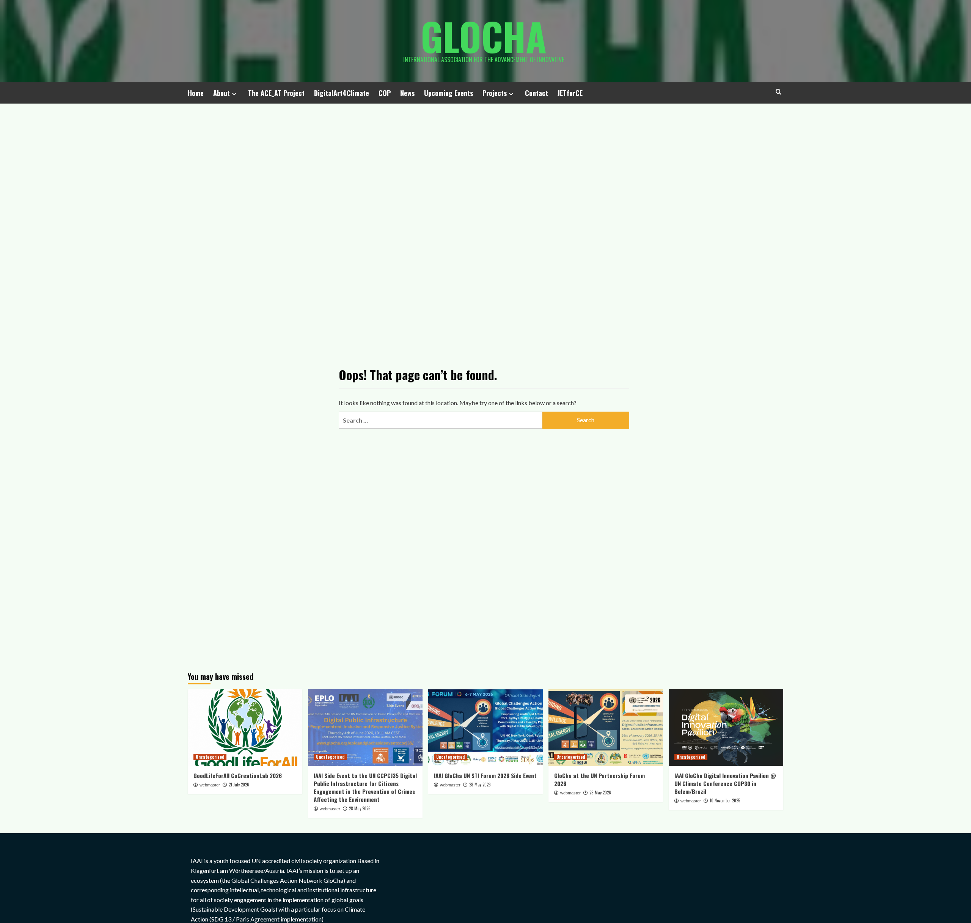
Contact (536, 93)
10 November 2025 (725, 800)
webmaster (210, 785)
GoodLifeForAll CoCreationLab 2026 (237, 775)
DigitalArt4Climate (341, 93)
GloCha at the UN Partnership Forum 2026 (599, 779)
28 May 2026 (360, 808)
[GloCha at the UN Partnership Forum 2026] (605, 727)
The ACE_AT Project (276, 93)
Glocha (484, 36)
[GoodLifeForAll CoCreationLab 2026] (245, 727)
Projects (494, 93)
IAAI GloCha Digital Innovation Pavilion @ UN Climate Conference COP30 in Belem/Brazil (725, 783)
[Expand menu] (234, 94)
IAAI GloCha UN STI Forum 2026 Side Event (485, 775)
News (407, 93)
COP (385, 93)
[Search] (778, 91)
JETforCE (570, 93)
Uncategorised (210, 757)
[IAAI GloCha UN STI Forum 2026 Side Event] (485, 727)
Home (196, 93)
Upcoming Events (448, 93)
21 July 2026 (239, 784)
